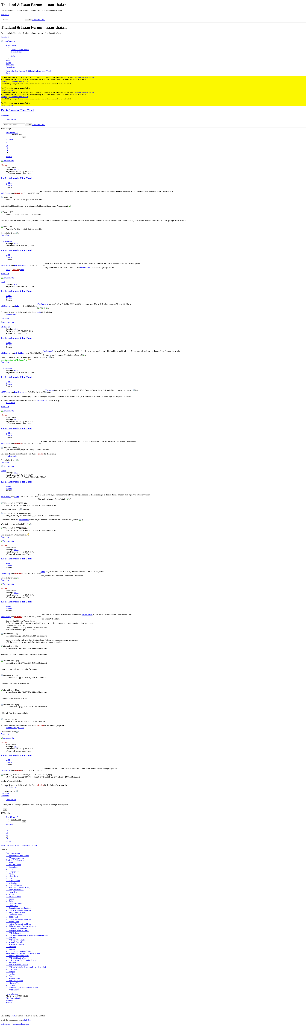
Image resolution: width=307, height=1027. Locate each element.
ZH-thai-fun (5, 327)
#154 (3, 353)
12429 (16, 329)
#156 (3, 443)
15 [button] (7, 150)
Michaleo (4, 165)
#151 (3, 193)
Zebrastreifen (24, 520)
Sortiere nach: (28, 805)
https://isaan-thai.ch (8, 90)
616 (15, 284)
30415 (16, 169)
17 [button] (7, 154)
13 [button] (7, 146)
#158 (3, 574)
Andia (3, 471)
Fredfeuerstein (6, 241)
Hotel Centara (87, 615)
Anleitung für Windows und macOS (14, 82)
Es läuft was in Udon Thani (17, 110)
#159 (3, 617)
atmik (8, 270)
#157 (3, 497)
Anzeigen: (7, 805)
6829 (16, 244)
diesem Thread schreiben (84, 77)
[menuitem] (20, 50)
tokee (16, 787)
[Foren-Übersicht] (8, 41)
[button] (12, 133)
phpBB (13, 1016)
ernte (22, 270)
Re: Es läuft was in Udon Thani (16, 178)
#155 (3, 392)
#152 (3, 265)
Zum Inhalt (5, 15)
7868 (16, 473)
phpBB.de (27, 1020)
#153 (3, 306)
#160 (3, 770)
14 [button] (7, 148)
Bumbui (21, 728)
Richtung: (53, 805)
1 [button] (6, 142)
